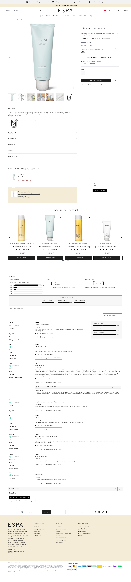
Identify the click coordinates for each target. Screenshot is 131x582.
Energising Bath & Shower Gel (78, 243)
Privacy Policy (81, 528)
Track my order (37, 535)
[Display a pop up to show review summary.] (28, 249)
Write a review (96, 38)
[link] (116, 10)
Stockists (58, 531)
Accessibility (81, 535)
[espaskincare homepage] (65, 10)
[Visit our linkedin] (106, 512)
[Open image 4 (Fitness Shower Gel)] (41, 97)
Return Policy (37, 531)
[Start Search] (40, 10)
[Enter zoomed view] (74, 88)
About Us (58, 526)
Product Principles (60, 528)
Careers (58, 535)
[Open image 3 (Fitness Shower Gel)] (31, 97)
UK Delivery (37, 528)
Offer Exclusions (82, 531)
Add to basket (21, 258)
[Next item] (121, 238)
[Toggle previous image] (9, 57)
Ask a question (106, 38)
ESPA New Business (61, 537)
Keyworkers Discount (61, 540)
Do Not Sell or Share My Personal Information (16, 552)
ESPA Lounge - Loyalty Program (63, 533)
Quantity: (83, 69)
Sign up (46, 512)
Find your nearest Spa (61, 529)
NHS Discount (59, 542)
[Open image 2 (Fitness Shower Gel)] (22, 97)
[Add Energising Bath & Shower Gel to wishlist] (89, 217)
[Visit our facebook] (95, 512)
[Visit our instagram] (99, 512)
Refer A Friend (59, 539)
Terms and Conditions (83, 526)
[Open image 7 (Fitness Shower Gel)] (69, 97)
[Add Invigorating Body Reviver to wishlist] (61, 217)
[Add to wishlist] (116, 80)
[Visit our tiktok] (103, 512)
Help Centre (37, 533)
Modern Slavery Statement (84, 533)
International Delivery (39, 529)
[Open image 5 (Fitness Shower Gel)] (50, 97)
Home (10, 20)
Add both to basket (100, 190)
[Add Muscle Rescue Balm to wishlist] (117, 217)
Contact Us (36, 526)
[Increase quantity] (93, 73)
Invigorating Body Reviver (50, 243)
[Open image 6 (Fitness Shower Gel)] (60, 97)
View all (117, 49)
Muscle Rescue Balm (106, 243)
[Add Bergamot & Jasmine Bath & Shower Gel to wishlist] (32, 217)
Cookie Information (82, 529)
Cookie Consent (12, 549)
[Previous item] (9, 238)
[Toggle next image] (75, 57)
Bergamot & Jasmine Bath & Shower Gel (22, 243)
